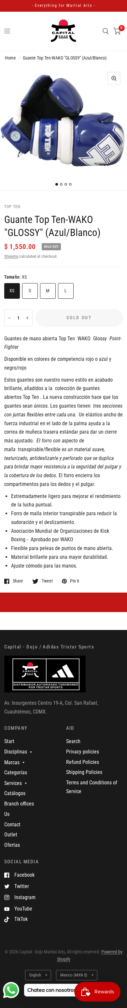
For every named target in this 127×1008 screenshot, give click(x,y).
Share (18, 581)
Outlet (10, 834)
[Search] (105, 31)
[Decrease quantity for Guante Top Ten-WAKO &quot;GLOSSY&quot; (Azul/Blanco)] (9, 318)
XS (12, 290)
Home (10, 57)
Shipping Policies (84, 772)
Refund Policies (82, 762)
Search (73, 741)
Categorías (15, 772)
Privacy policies (82, 752)
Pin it (74, 581)
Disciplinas (15, 752)
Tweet (47, 581)
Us (6, 814)
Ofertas (12, 845)
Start (9, 741)
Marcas (12, 762)
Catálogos (14, 793)
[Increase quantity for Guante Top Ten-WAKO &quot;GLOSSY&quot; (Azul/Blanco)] (27, 318)
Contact (12, 824)
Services (13, 783)
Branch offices (19, 804)
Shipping (11, 256)
